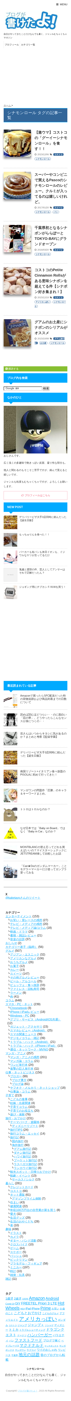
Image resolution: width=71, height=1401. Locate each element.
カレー (14, 969)
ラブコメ (31, 1350)
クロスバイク (19, 1244)
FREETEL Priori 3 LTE (39, 1303)
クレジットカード (21, 1187)
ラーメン (16, 992)
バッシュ (16, 1255)
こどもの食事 (19, 1099)
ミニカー (16, 1267)
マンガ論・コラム (21, 1061)
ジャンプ (22, 1325)
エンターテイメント (18, 916)
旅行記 (14, 1137)
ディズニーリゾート (25, 1125)
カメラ (14, 1236)
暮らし (9, 1183)
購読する (13, 368)
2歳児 (17, 1298)
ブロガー (16, 1076)
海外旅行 (18, 1145)
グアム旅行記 (22, 1148)
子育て (9, 1095)
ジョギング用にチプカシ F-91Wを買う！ (42, 586)
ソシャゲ (49, 1325)
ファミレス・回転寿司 (24, 988)
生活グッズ (17, 1217)
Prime (45, 1308)
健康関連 (16, 1206)
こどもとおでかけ (28, 1313)
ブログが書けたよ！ (28, 1391)
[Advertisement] (35, 75)
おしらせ (11, 943)
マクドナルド (32, 1345)
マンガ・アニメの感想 (24, 1057)
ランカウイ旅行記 (25, 1168)
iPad (28, 1308)
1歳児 (9, 1298)
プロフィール (12, 44)
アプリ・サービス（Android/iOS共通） (35, 1019)
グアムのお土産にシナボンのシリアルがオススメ (51, 327)
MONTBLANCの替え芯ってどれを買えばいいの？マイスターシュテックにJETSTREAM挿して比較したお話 (43, 850)
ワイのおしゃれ (47, 1349)
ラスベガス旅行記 (25, 1164)
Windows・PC (19, 1015)
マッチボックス (51, 1346)
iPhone (35, 1308)
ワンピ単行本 (19, 1064)
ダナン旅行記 (22, 1152)
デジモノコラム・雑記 (24, 1038)
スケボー (16, 1252)
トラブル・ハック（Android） (30, 1041)
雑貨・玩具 (17, 1275)
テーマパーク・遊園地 (24, 1122)
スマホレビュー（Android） (28, 1030)
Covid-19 (10, 1304)
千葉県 (14, 1355)
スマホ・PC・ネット (19, 1004)
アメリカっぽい (43, 302)
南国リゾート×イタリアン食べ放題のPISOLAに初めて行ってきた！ (43, 773)
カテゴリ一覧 (28, 44)
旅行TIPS (16, 1129)
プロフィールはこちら (37, 495)
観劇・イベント (20, 1175)
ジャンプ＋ (36, 1325)
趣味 (8, 1229)
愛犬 (13, 1213)
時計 (13, 1271)
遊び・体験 (17, 1114)
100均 (25, 1299)
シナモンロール (43, 159)
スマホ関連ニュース (23, 1034)
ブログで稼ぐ (52, 1340)
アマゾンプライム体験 (26, 1198)
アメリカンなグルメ (23, 958)
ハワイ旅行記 (22, 1156)
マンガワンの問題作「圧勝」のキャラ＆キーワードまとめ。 (43, 792)
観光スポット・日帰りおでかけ (30, 1171)
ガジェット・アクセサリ (26, 1026)
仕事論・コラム (20, 1091)
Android (52, 1298)
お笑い (55, 1308)
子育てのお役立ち (21, 1110)
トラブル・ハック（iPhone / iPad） (33, 1045)
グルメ (9, 950)
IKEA (22, 1309)
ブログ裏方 (19, 1080)
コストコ (58, 154)
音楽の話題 (17, 939)
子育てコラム (19, 1106)
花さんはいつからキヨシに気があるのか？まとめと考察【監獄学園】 (43, 735)
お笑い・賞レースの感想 (26, 920)
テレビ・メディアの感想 (26, 924)
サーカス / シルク (23, 1179)
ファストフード (28, 1340)
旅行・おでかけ (15, 1118)
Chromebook (18, 1008)
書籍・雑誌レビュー (23, 935)
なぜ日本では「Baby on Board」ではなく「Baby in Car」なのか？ (42, 830)
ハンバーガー (39, 1335)
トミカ (14, 1329)
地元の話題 (29, 1354)
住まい (14, 1202)
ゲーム (14, 1248)
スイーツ (58, 208)
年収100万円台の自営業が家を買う (33, 1210)
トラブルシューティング (32, 1330)
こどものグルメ (50, 1313)
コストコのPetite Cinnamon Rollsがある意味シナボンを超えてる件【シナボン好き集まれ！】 (51, 281)
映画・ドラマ (19, 931)
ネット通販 (17, 1194)
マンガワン (20, 1350)
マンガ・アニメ (15, 1053)
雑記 (8, 1278)
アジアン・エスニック (24, 954)
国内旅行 (18, 1141)
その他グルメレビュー (24, 977)
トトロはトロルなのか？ (35, 809)
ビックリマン (19, 1259)
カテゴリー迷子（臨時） (21, 946)
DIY (17, 1303)
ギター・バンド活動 (23, 1240)
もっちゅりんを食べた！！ (34, 534)
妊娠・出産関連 (20, 1103)
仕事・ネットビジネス (20, 1072)
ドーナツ (22, 1335)
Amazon (37, 1298)
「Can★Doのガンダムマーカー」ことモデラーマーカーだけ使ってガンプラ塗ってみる (43, 869)
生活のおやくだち (21, 1221)
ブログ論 (18, 1083)
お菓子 (14, 966)
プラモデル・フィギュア (26, 1263)
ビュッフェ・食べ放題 (24, 985)
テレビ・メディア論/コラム (28, 927)
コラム (9, 1000)
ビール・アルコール (23, 981)
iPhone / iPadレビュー (24, 1011)
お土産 (43, 343)
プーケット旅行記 (25, 1160)
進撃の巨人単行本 (21, 1068)
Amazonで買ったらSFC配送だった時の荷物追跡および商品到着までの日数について (43, 699)
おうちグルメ (19, 962)
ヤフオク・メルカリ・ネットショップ (35, 1087)
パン (56, 212)
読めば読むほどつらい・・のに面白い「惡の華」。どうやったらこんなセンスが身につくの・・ (43, 718)
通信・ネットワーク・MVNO (29, 1049)
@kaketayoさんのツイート (22, 897)
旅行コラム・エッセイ (24, 1133)
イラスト (16, 1232)
